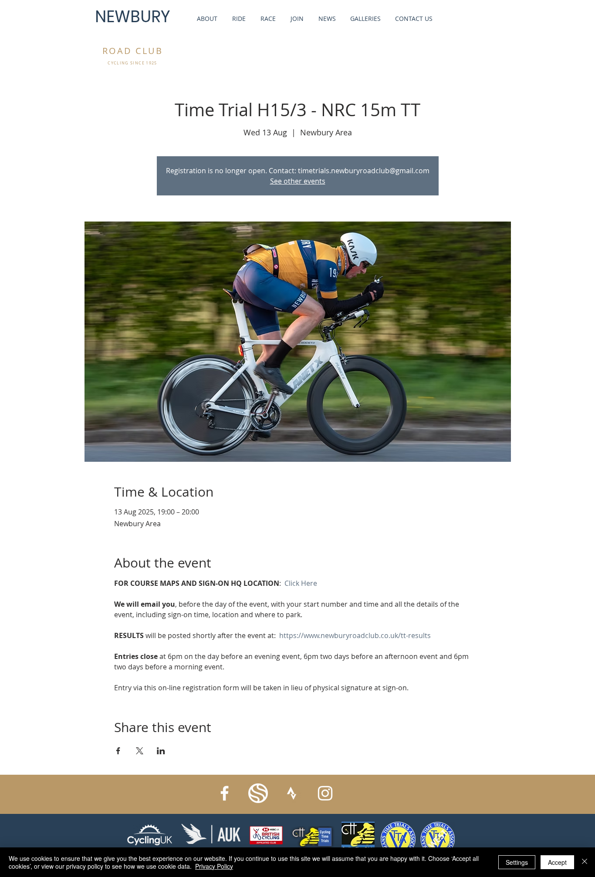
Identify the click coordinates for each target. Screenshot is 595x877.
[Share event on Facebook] (118, 750)
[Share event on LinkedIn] (161, 750)
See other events (297, 181)
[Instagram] (325, 793)
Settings (517, 862)
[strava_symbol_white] (291, 793)
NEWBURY (132, 16)
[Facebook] (224, 793)
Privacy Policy (214, 866)
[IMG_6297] (258, 793)
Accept (557, 862)
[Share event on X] (139, 750)
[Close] (584, 862)
